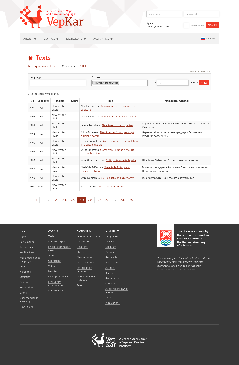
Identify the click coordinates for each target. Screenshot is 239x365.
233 (107, 199)
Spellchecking (56, 290)
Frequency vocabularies (55, 283)
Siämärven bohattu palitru (117, 125)
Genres (109, 252)
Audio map (54, 255)
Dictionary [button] (74, 39)
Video (51, 266)
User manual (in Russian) (29, 299)
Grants (24, 292)
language (35, 77)
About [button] (28, 39)
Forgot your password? (158, 26)
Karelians (25, 271)
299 (131, 199)
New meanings (85, 262)
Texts (51, 236)
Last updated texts (59, 276)
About (24, 231)
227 (56, 199)
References (26, 247)
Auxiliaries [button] (101, 39)
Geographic (112, 257)
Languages (111, 236)
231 (90, 199)
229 (73, 199)
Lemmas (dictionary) (88, 236)
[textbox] (33, 83)
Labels (109, 297)
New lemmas (84, 257)
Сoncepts (110, 283)
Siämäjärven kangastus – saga (118, 116)
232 (99, 199)
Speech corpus (57, 241)
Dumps (24, 282)
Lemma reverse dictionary (86, 278)
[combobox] (58, 83)
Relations (82, 246)
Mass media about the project (30, 259)
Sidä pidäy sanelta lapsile (121, 160)
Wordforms (83, 241)
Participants (27, 242)
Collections (54, 260)
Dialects (110, 241)
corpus (95, 77)
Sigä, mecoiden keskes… (113, 186)
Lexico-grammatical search (43, 66)
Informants (111, 262)
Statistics (25, 277)
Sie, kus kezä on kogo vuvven (118, 177)
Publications (27, 252)
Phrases (81, 252)
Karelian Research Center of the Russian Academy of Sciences (193, 240)
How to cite (26, 306)
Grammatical (112, 278)
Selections (83, 285)
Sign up (150, 23)
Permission (26, 287)
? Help (83, 66)
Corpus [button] (50, 39)
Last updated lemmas (84, 269)
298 (122, 199)
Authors (110, 267)
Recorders (111, 273)
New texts (54, 271)
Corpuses (110, 246)
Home (23, 236)
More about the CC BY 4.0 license (176, 269)
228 (64, 199)
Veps (22, 266)
